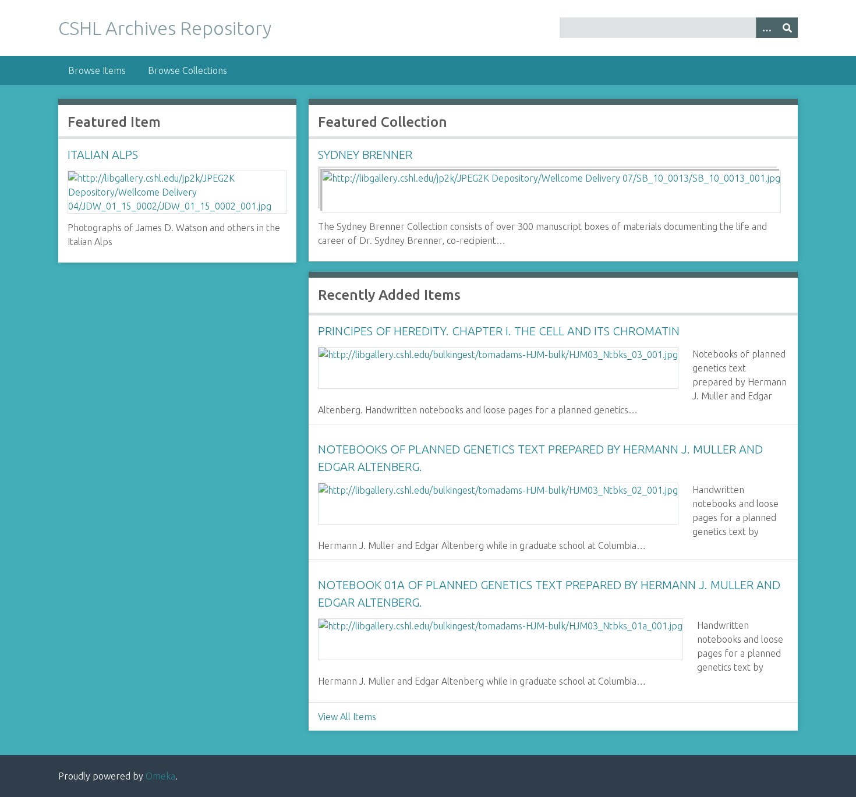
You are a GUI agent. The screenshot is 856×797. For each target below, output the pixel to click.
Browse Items (97, 70)
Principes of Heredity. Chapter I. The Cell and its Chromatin (499, 331)
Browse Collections (187, 70)
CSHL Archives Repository (164, 27)
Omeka (160, 776)
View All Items (347, 716)
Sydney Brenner (365, 154)
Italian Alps (103, 154)
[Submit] (787, 27)
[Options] (766, 27)
